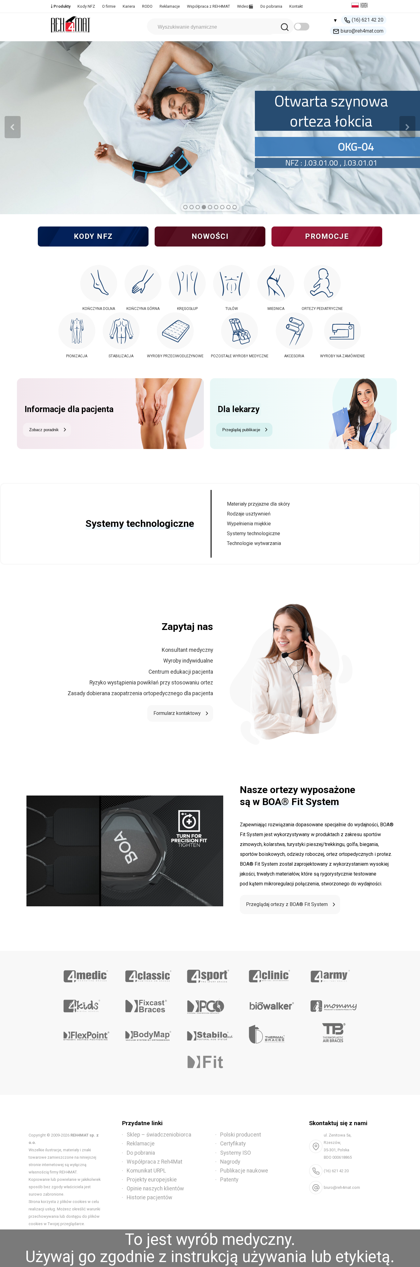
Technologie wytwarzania (254, 543)
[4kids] (86, 1004)
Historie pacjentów (149, 1197)
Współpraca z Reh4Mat (154, 1162)
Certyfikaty (233, 1144)
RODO (147, 6)
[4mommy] (333, 1004)
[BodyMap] (148, 1033)
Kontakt (296, 6)
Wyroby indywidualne (188, 661)
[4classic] (148, 974)
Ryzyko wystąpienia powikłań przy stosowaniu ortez (151, 683)
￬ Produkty (60, 6)
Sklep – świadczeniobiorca (159, 1135)
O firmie (109, 6)
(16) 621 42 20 (367, 20)
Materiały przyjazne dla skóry (258, 504)
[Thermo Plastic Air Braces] (333, 1033)
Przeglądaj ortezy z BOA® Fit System (287, 904)
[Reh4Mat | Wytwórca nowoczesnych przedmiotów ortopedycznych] (71, 34)
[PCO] (210, 1004)
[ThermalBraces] (271, 1033)
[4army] (333, 974)
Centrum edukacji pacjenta (181, 672)
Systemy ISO (235, 1153)
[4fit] (210, 1063)
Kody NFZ (86, 6)
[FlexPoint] (86, 1033)
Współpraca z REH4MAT (208, 6)
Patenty (229, 1180)
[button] (13, 127)
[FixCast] (148, 1004)
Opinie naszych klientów (155, 1188)
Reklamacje (170, 6)
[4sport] (210, 974)
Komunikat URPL (146, 1171)
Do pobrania (271, 6)
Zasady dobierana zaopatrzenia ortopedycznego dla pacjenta (140, 693)
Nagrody (230, 1162)
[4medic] (86, 974)
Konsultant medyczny (187, 650)
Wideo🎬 (245, 6)
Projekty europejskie (152, 1180)
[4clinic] (271, 974)
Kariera (129, 6)
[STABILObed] (210, 1033)
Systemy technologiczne (253, 533)
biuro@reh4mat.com (362, 31)
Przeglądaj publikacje (241, 429)
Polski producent (240, 1135)
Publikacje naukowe (244, 1171)
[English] (364, 6)
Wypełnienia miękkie (249, 524)
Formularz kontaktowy (177, 713)
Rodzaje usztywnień (249, 514)
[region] (210, 127)
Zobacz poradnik (44, 429)
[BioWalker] (271, 1004)
